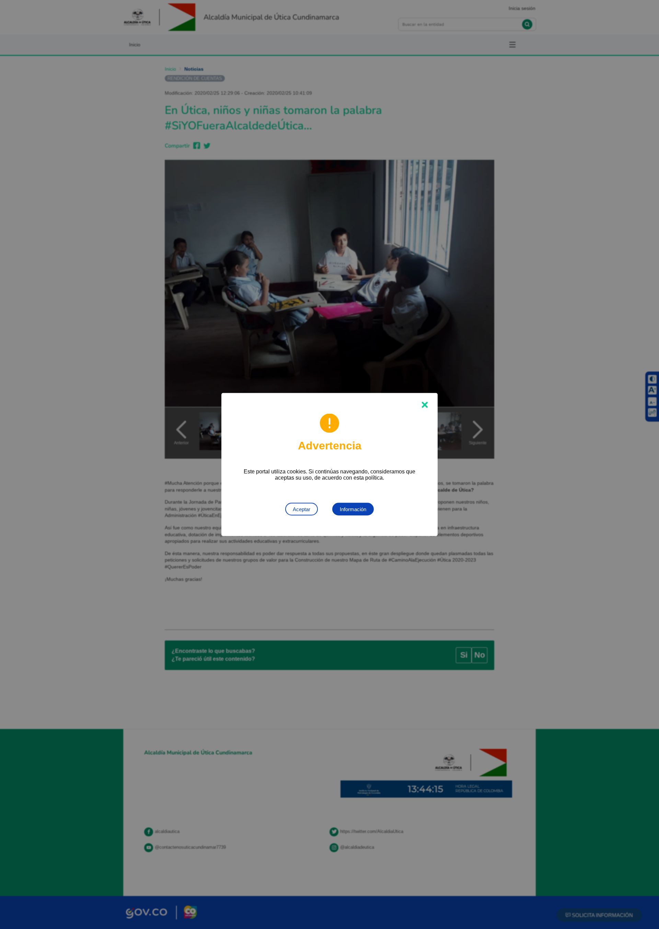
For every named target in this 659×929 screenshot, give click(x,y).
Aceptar (301, 509)
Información (353, 509)
